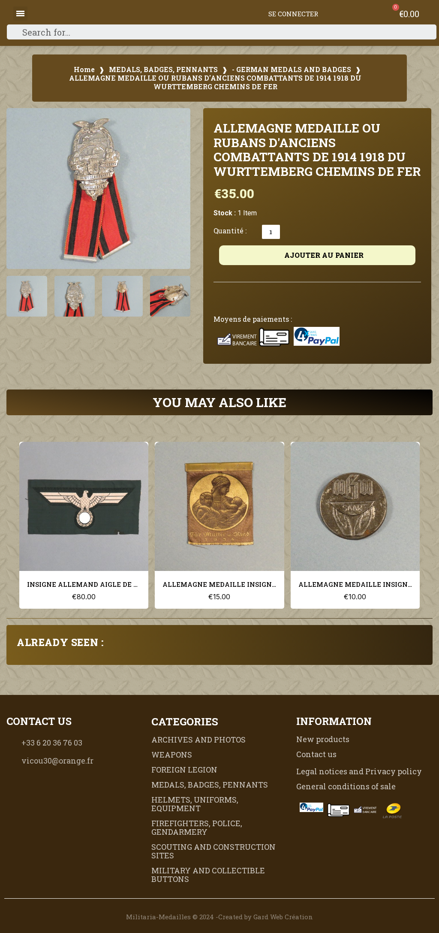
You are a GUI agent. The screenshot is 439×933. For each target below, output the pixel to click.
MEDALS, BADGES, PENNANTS (163, 69)
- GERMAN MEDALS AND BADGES (291, 69)
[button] (17, 188)
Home (84, 69)
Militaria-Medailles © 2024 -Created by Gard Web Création (219, 916)
